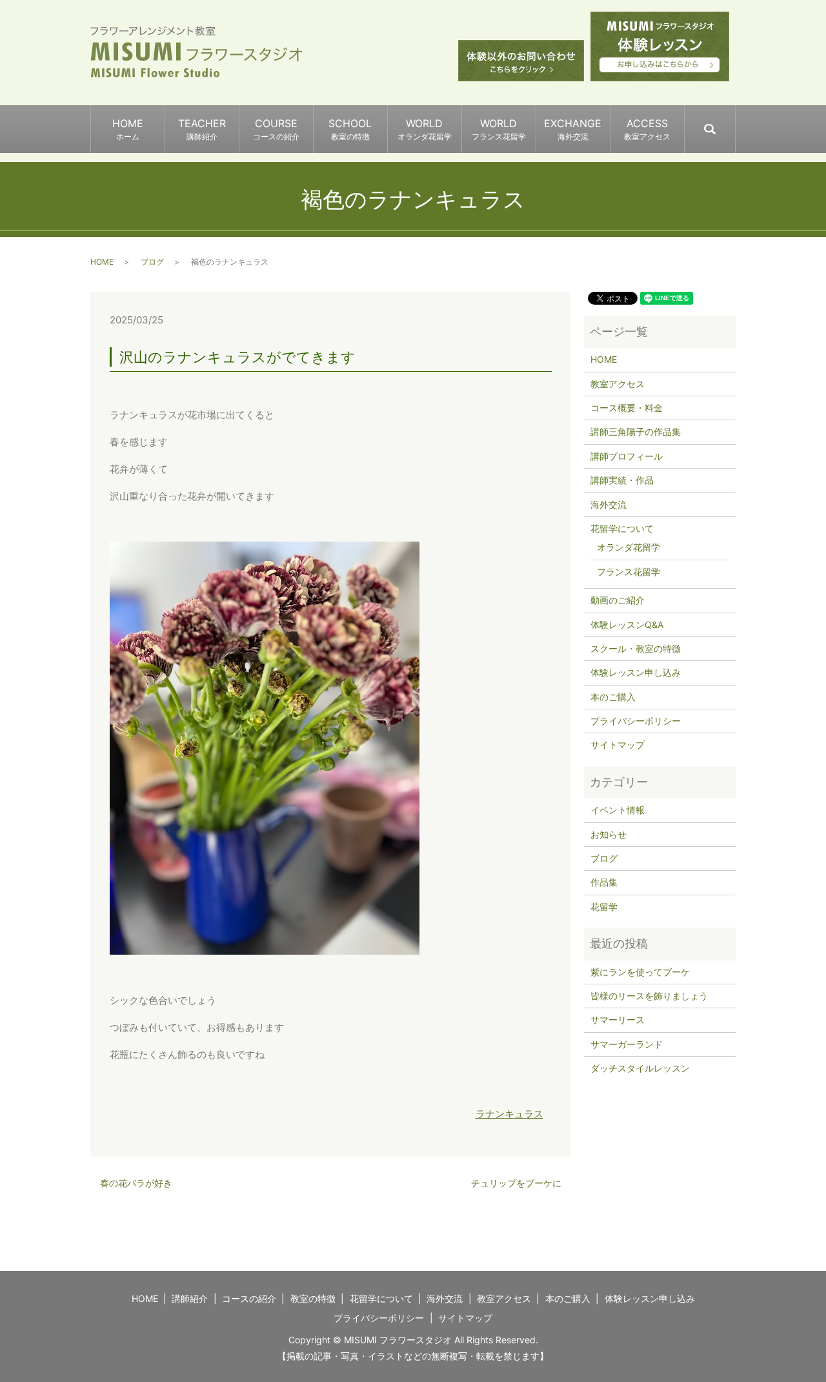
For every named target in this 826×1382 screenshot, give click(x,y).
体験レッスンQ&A (626, 624)
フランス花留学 (628, 571)
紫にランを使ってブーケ (640, 971)
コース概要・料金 (626, 407)
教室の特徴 (313, 1298)
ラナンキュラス (509, 1114)
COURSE (276, 129)
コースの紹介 (249, 1298)
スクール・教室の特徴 (635, 648)
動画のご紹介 (617, 599)
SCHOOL (350, 129)
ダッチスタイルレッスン (640, 1067)
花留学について (622, 528)
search (735, 123)
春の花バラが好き (136, 1182)
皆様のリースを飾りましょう (649, 995)
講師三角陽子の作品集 (635, 431)
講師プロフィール (626, 456)
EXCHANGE (572, 129)
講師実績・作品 (622, 479)
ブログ (152, 262)
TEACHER (202, 129)
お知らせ (608, 834)
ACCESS (647, 129)
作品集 (604, 882)
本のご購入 (613, 696)
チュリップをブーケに (516, 1182)
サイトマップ (617, 744)
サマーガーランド (626, 1044)
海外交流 (608, 504)
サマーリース (617, 1019)
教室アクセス (617, 383)
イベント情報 (617, 809)
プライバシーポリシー (635, 720)
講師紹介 (190, 1298)
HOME (127, 129)
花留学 (604, 906)
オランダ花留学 (628, 547)
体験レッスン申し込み (635, 672)
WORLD (425, 129)
